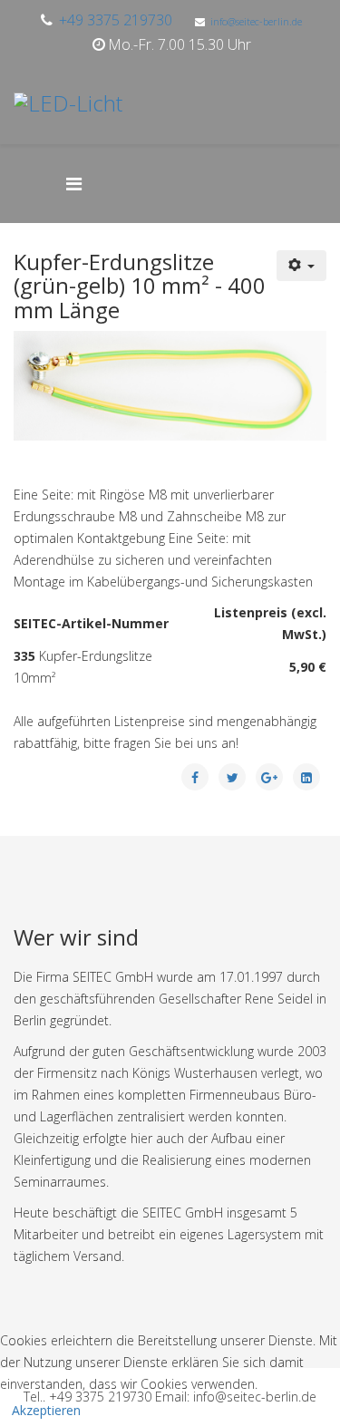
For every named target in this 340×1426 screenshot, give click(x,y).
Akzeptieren (46, 1410)
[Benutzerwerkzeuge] (302, 265)
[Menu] (83, 183)
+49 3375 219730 (115, 20)
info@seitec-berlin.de (256, 21)
